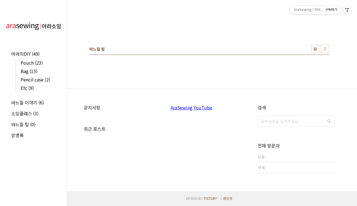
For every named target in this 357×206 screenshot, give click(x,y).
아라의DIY (25, 53)
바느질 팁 (23, 124)
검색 (329, 121)
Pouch (32, 62)
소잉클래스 (24, 113)
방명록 (17, 135)
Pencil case (35, 79)
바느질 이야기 (27, 102)
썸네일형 (315, 49)
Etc (27, 88)
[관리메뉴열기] (347, 10)
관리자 (227, 198)
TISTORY (210, 198)
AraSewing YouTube (191, 107)
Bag (29, 71)
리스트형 (325, 49)
